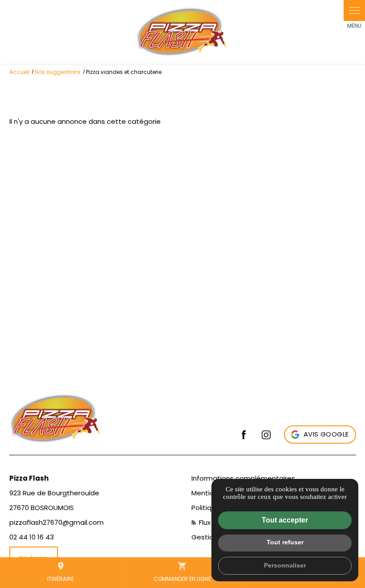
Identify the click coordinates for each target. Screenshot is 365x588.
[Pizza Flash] (182, 31)
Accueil (19, 72)
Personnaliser (285, 565)
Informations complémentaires (243, 478)
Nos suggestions (58, 72)
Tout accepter (285, 520)
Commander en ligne (182, 572)
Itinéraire (60, 572)
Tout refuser (285, 542)
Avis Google (326, 434)
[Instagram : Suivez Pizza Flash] (266, 435)
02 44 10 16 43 (31, 537)
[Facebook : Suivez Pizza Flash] (244, 435)
